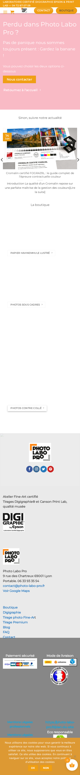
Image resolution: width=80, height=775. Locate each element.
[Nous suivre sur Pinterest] (50, 469)
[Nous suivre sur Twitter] (43, 469)
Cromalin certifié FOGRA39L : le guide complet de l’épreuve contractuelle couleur (40, 175)
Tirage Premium (15, 622)
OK (33, 768)
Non (46, 768)
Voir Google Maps (16, 591)
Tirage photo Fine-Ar (19, 617)
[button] (5, 12)
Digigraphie (12, 612)
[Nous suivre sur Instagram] (36, 469)
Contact (9, 637)
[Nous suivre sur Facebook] (29, 469)
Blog (6, 627)
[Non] (74, 757)
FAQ (6, 632)
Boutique (10, 607)
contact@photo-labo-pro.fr (24, 586)
